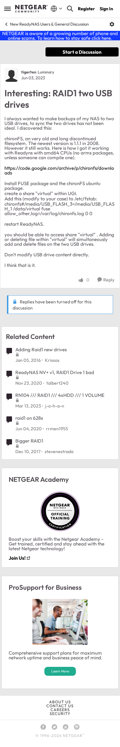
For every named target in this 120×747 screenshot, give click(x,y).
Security (60, 713)
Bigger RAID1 (29, 441)
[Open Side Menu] (7, 8)
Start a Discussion (82, 52)
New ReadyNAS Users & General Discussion (49, 24)
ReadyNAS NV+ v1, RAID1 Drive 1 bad (54, 372)
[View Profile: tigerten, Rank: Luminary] (11, 75)
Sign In (106, 8)
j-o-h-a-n (54, 406)
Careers (60, 709)
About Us (60, 701)
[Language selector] (56, 8)
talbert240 (57, 383)
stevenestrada (59, 451)
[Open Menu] (112, 24)
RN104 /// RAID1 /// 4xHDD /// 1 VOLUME (59, 395)
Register (86, 8)
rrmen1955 (57, 428)
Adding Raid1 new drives (41, 349)
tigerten (28, 72)
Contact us (60, 705)
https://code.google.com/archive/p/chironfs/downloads (59, 170)
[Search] (70, 8)
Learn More (60, 671)
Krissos (52, 360)
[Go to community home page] (31, 9)
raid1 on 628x (29, 418)
